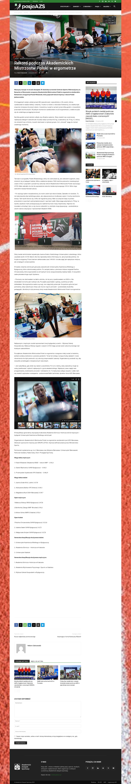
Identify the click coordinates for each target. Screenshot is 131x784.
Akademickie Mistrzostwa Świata (22, 678)
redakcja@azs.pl (56, 775)
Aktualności (39, 58)
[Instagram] (102, 1)
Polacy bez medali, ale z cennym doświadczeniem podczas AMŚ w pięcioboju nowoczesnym (70, 683)
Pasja (97, 6)
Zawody (76, 6)
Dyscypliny (64, 6)
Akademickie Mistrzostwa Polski (38, 12)
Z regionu (87, 6)
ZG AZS (100, 782)
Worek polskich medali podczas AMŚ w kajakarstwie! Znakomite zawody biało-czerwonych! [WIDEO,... (100, 115)
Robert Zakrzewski (22, 73)
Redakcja (93, 782)
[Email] (34, 83)
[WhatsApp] (25, 83)
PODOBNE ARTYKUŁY (21, 661)
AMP (105, 782)
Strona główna (18, 12)
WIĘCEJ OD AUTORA (37, 661)
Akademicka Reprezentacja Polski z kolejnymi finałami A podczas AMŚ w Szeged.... (105, 154)
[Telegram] (43, 83)
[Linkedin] (105, 1)
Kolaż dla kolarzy (107, 196)
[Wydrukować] (38, 83)
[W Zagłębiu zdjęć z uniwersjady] (109, 174)
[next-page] (18, 691)
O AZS (41, 1)
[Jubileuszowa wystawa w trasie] (93, 174)
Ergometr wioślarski (54, 58)
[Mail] (109, 1)
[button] (114, 7)
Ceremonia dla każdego (92, 196)
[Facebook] (99, 1)
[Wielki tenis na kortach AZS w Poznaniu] (47, 672)
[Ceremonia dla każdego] (93, 190)
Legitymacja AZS (112, 782)
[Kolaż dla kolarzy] (109, 190)
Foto (87, 178)
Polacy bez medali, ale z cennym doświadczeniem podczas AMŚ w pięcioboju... (106, 145)
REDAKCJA (35, 1)
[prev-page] (15, 691)
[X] (112, 1)
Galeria (106, 6)
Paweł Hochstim (90, 121)
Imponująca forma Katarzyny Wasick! (69, 637)
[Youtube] (115, 1)
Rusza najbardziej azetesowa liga (24, 637)
